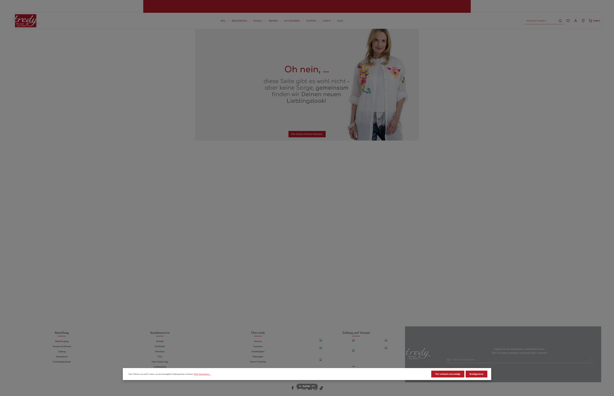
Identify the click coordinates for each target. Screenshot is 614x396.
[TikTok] (321, 389)
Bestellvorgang (62, 341)
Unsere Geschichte (258, 362)
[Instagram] (304, 389)
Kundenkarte (62, 356)
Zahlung (62, 351)
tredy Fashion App (160, 362)
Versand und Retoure (61, 346)
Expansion (258, 346)
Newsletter (160, 351)
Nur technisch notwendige (447, 374)
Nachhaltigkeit (257, 351)
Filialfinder (160, 346)
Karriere (258, 341)
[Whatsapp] (316, 389)
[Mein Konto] (575, 20)
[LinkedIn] (310, 389)
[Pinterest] (298, 389)
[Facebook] (293, 389)
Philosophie (258, 356)
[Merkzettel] (568, 20)
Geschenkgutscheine (62, 362)
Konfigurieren (476, 374)
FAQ (160, 356)
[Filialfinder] (583, 20)
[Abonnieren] (590, 359)
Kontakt (160, 341)
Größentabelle (160, 367)
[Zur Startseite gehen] (26, 21)
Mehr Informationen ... (202, 374)
